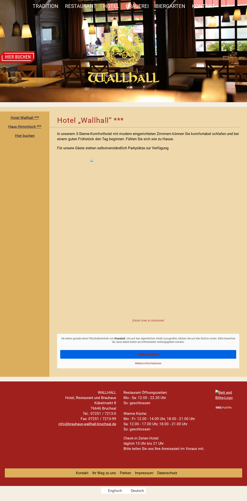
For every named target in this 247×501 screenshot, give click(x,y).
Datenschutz (167, 473)
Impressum (144, 473)
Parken (125, 473)
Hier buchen (25, 135)
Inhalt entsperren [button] (148, 354)
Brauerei (137, 6)
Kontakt (203, 6)
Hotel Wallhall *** (25, 118)
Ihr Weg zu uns (104, 473)
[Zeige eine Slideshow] (148, 320)
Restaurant (80, 6)
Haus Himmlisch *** (24, 126)
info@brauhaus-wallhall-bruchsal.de (87, 424)
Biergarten (170, 6)
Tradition (45, 6)
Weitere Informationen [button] (148, 363)
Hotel (111, 6)
